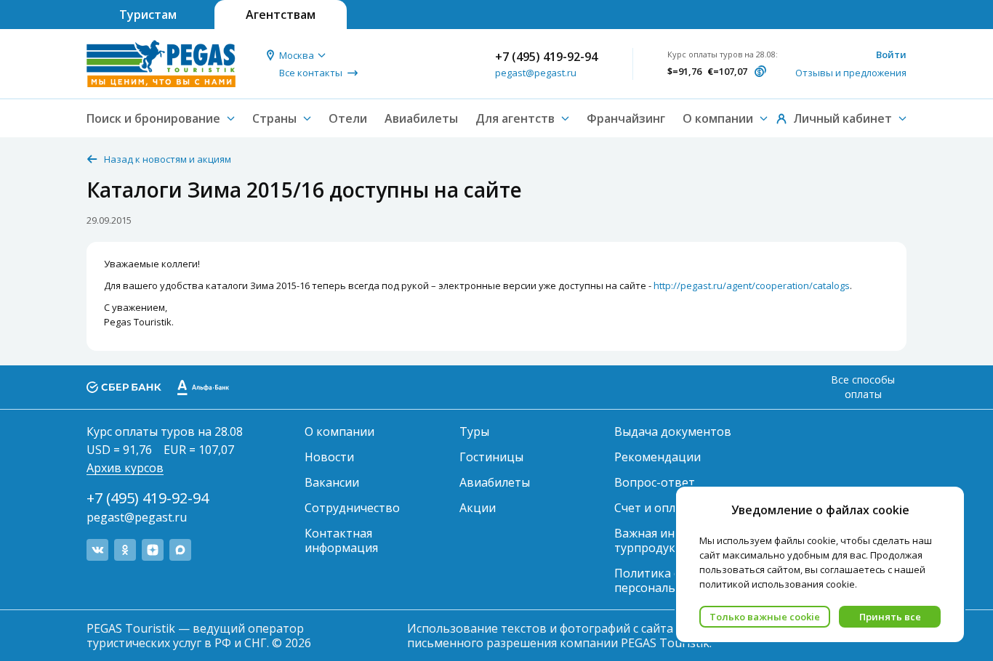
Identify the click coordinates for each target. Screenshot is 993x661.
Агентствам (280, 15)
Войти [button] (891, 54)
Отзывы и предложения (850, 72)
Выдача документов (672, 431)
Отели (348, 118)
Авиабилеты (421, 118)
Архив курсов (125, 468)
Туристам (148, 15)
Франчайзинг (626, 118)
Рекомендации (657, 457)
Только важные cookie (764, 616)
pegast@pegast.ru (535, 72)
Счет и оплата (654, 508)
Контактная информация (341, 540)
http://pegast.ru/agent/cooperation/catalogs (752, 285)
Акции (477, 508)
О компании (339, 431)
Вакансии (332, 482)
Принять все (890, 616)
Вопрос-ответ (654, 482)
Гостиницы (491, 457)
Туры (474, 431)
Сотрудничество (352, 508)
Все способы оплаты (863, 387)
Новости (329, 457)
